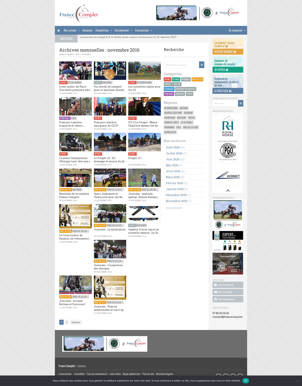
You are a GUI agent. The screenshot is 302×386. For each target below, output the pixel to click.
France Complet (66, 54)
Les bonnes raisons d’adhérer (224, 44)
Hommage (186, 79)
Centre (191, 117)
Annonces (87, 30)
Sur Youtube (225, 292)
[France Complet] (78, 13)
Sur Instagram (226, 299)
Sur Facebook (225, 284)
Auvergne (188, 112)
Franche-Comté (171, 122)
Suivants (75, 322)
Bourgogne (169, 117)
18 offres (220, 70)
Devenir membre (223, 52)
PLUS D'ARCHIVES (174, 208)
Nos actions (70, 30)
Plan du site (148, 374)
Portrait (168, 94)
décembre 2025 (176, 195)
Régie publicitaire (131, 374)
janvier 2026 (175, 189)
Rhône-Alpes (170, 132)
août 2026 (173, 147)
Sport (167, 79)
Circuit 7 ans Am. (172, 84)
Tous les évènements (97, 374)
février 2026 (174, 183)
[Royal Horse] (227, 125)
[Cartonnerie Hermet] (227, 175)
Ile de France (187, 122)
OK (245, 380)
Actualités (79, 374)
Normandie (169, 127)
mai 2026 (172, 165)
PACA (179, 127)
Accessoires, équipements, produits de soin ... (226, 81)
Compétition (102, 30)
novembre (86, 54)
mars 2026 (173, 177)
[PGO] (228, 264)
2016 (78, 54)
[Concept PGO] (227, 150)
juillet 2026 (174, 153)
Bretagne (181, 117)
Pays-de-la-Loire (190, 127)
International (171, 108)
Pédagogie (169, 89)
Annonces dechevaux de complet (224, 62)
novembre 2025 (176, 201)
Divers (189, 94)
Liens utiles (115, 374)
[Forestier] (197, 7)
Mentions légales (164, 374)
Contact (82, 366)
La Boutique (221, 91)
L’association (142, 30)
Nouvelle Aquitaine (173, 112)
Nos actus (197, 79)
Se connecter (236, 30)
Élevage (176, 79)
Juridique (179, 94)
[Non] (297, 380)
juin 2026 (172, 159)
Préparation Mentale (186, 89)
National (184, 108)
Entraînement (122, 30)
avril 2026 (173, 171)
